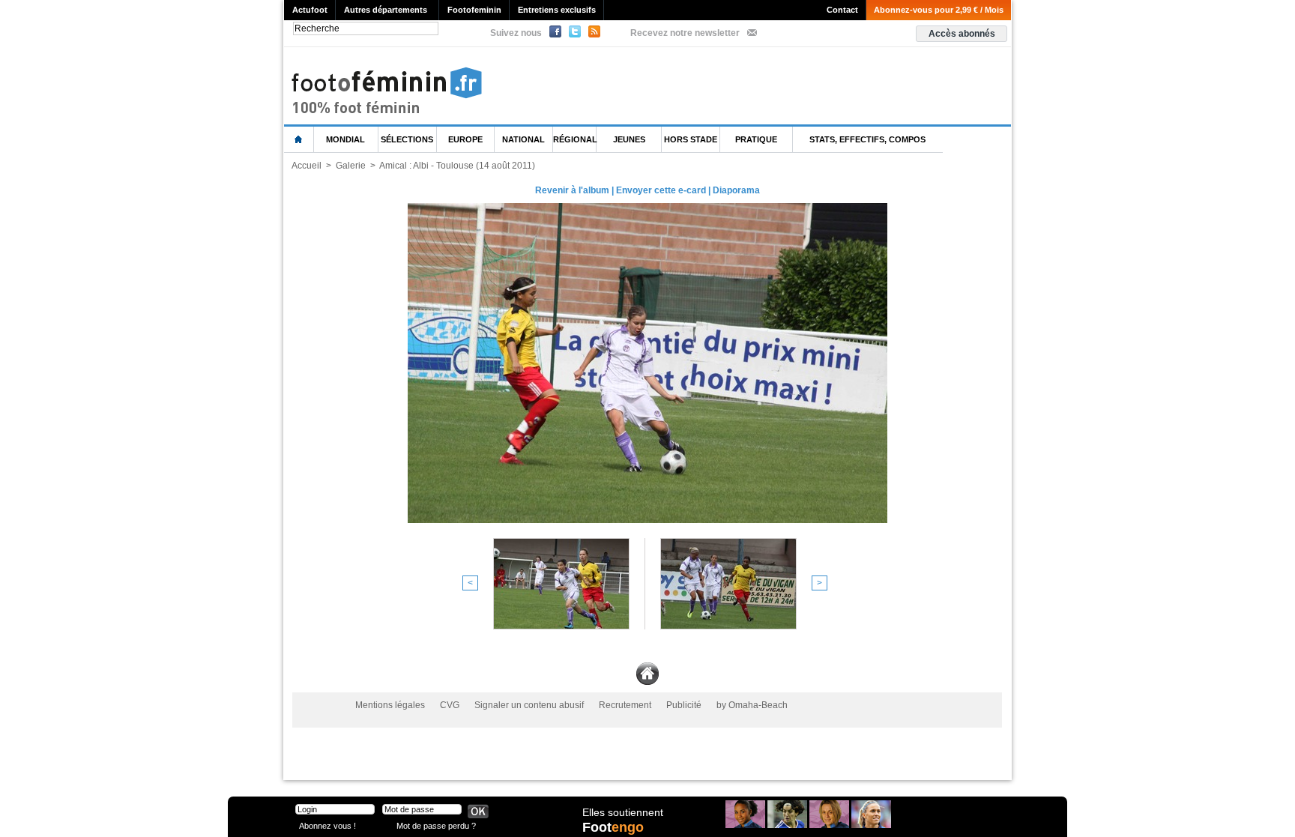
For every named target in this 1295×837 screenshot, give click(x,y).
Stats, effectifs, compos (867, 139)
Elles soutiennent (622, 812)
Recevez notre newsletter (685, 33)
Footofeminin (474, 9)
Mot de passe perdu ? (436, 825)
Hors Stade (690, 139)
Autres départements (385, 9)
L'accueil (299, 140)
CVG (449, 705)
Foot (613, 827)
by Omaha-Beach (752, 705)
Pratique (756, 139)
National (523, 139)
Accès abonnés (962, 33)
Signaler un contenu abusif (529, 705)
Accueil (307, 165)
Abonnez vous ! (327, 825)
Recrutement (625, 705)
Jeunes (629, 139)
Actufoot (309, 9)
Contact (842, 9)
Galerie (351, 165)
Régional (575, 139)
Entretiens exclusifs (557, 9)
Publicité (683, 705)
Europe (465, 139)
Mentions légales (390, 705)
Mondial (345, 139)
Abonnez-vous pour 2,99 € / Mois (938, 9)
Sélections (407, 139)
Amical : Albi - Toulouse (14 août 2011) (457, 165)
